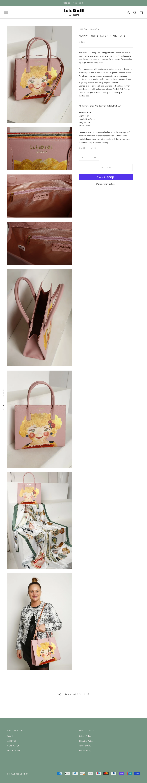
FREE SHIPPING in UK (73, 3)
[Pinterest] (95, 148)
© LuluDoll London (18, 774)
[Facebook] (88, 148)
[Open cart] (141, 12)
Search (10, 736)
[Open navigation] (6, 12)
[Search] (134, 12)
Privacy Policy (85, 736)
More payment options (105, 183)
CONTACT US (13, 745)
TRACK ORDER (13, 750)
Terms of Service (86, 745)
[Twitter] (91, 148)
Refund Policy (85, 750)
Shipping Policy (86, 741)
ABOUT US (12, 741)
